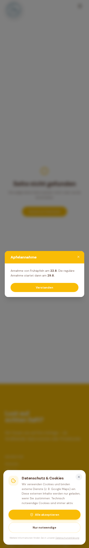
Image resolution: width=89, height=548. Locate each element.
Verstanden (44, 287)
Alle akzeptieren (47, 514)
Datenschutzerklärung (67, 537)
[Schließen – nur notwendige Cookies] (79, 477)
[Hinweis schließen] (78, 256)
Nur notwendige (44, 527)
